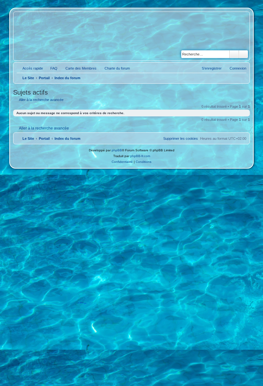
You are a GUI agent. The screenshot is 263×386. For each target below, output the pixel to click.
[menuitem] (51, 68)
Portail (44, 78)
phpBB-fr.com (140, 156)
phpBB (117, 150)
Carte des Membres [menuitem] (81, 68)
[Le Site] (44, 36)
